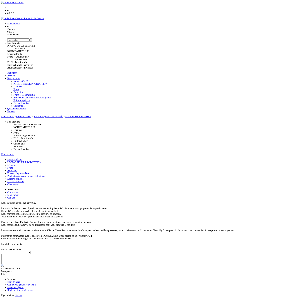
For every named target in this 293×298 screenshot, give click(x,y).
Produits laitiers (23, 116)
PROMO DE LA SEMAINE (21, 45)
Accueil (11, 75)
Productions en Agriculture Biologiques (32, 97)
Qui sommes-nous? (16, 108)
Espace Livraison (25, 67)
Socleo (18, 295)
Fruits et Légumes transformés (48, 116)
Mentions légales (15, 287)
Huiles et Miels (14, 65)
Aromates (12, 67)
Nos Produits (13, 43)
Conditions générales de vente (21, 284)
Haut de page (13, 282)
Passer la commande (11, 249)
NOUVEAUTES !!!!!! (18, 51)
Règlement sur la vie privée (20, 290)
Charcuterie (27, 65)
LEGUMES (19, 48)
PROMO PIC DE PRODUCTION (30, 84)
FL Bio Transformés (17, 62)
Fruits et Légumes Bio (18, 56)
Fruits (19, 54)
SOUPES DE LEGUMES (78, 116)
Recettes (11, 111)
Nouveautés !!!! (21, 81)
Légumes (11, 54)
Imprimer (11, 279)
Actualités (12, 73)
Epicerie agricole (21, 100)
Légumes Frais (20, 59)
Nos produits (13, 78)
